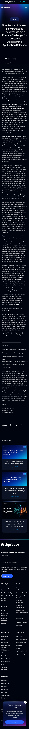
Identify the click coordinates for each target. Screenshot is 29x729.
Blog (2, 665)
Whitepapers (5, 650)
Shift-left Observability (20, 606)
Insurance (19, 625)
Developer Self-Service (21, 597)
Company (4, 680)
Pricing (3, 623)
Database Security (22, 593)
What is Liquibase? (7, 596)
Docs (3, 639)
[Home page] (10, 545)
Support (18, 648)
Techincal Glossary (4, 668)
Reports (4, 656)
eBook (3, 653)
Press (3, 698)
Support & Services (4, 615)
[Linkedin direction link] (16, 425)
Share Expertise (21, 642)
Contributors (20, 636)
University (4, 642)
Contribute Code (21, 639)
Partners (4, 692)
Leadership (4, 689)
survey (19, 83)
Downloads (4, 636)
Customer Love (6, 695)
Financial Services (21, 622)
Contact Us (5, 683)
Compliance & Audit (20, 589)
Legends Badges (21, 654)
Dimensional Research (17, 108)
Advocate (19, 645)
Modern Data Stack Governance (22, 611)
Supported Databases (4, 619)
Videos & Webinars (7, 659)
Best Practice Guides (5, 646)
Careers (4, 686)
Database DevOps (7, 593)
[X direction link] (10, 425)
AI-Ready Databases (19, 601)
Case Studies (5, 662)
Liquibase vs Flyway (5, 600)
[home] (5, 7)
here (17, 304)
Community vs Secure (6, 589)
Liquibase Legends (22, 651)
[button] (26, 7)
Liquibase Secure (6, 611)
